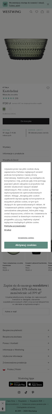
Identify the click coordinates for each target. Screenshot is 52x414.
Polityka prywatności (15, 226)
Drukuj (7, 230)
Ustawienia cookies (26, 238)
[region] (26, 207)
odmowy (19, 219)
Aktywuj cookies (26, 245)
